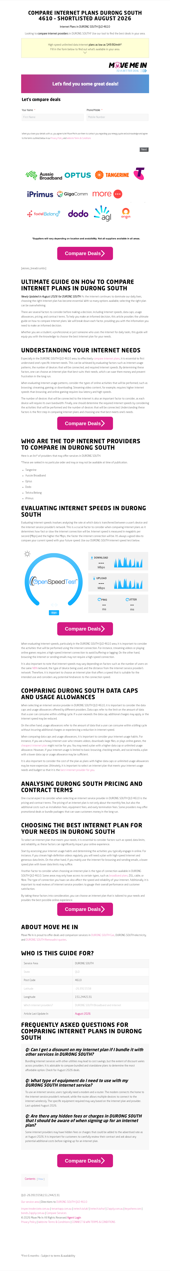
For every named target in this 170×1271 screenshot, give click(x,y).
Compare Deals (83, 253)
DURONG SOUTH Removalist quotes (46, 940)
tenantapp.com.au (61, 1209)
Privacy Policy (57, 138)
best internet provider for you (77, 770)
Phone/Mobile (93, 110)
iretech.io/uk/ (80, 1209)
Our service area (30, 1202)
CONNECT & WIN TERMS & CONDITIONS (93, 1222)
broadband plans (118, 875)
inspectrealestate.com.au (35, 1209)
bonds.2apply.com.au (33, 1213)
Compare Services (56, 1213)
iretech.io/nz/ (97, 1209)
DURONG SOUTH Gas (102, 935)
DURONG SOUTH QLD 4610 (71, 1202)
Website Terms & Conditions (79, 138)
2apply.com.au (115, 1209)
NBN (34, 668)
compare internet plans (107, 358)
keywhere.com (133, 1209)
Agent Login (74, 1217)
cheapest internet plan (34, 745)
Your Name (27, 110)
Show (40, 1179)
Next (144, 149)
